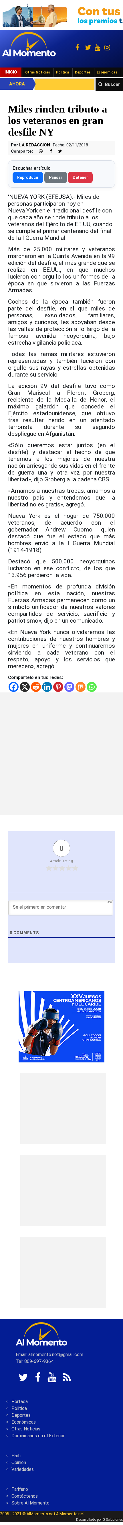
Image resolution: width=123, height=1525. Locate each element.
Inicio (11, 72)
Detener (80, 177)
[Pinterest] (58, 687)
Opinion (18, 1462)
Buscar (112, 84)
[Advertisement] (61, 753)
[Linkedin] (47, 687)
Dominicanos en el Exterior (38, 1435)
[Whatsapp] (92, 687)
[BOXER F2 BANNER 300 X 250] (61, 1026)
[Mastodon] (69, 687)
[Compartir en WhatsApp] (38, 151)
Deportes (83, 72)
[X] (25, 687)
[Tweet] (57, 151)
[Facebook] (14, 687)
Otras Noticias (37, 72)
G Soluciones (113, 1520)
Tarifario (19, 1489)
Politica (19, 1408)
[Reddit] (36, 687)
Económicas (107, 72)
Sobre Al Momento (30, 1503)
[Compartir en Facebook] (48, 151)
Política (62, 72)
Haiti (16, 1455)
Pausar (55, 177)
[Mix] (81, 687)
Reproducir (28, 177)
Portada (19, 1401)
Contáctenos (24, 1496)
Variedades (22, 1469)
